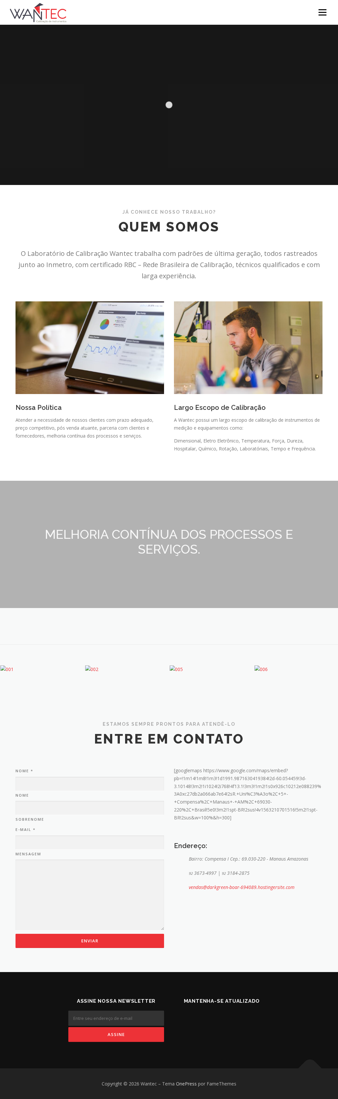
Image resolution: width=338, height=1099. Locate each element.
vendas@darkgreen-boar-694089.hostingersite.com (241, 887)
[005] (211, 669)
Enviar (89, 941)
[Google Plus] (231, 1016)
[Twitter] (194, 1016)
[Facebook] (213, 1016)
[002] (126, 669)
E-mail (26, 829)
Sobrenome (30, 819)
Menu (322, 12)
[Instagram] (249, 1016)
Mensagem (28, 853)
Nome (24, 770)
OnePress (186, 1084)
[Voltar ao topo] (310, 1068)
